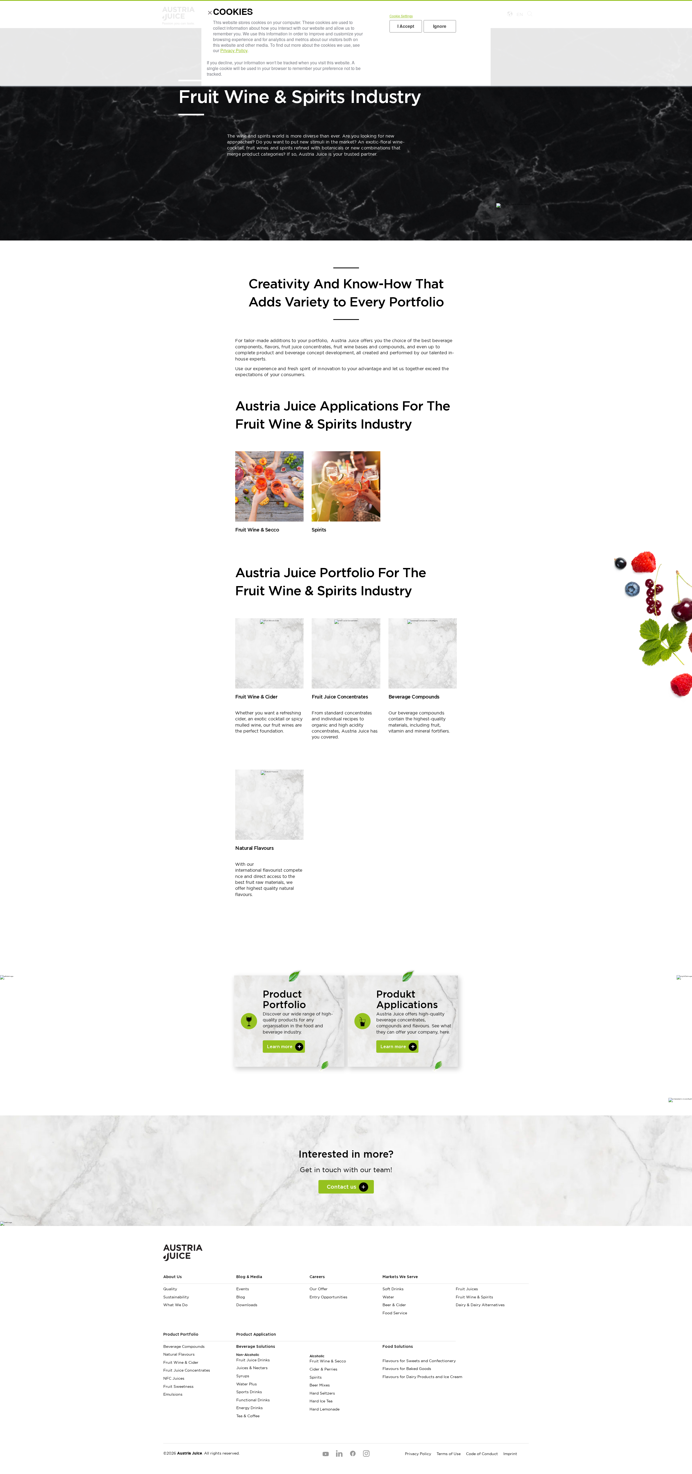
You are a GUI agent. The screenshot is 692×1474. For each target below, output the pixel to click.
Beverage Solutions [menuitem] (255, 1347)
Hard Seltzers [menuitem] (322, 1393)
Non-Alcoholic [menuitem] (247, 1354)
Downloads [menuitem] (246, 1304)
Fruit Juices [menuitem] (467, 1288)
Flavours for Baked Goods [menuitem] (406, 1368)
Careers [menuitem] (317, 1277)
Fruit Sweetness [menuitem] (178, 1386)
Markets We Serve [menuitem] (400, 1277)
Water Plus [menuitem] (246, 1384)
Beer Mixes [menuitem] (320, 1385)
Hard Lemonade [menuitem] (325, 1409)
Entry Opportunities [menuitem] (328, 1297)
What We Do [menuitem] (175, 1304)
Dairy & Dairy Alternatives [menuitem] (480, 1304)
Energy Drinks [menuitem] (249, 1407)
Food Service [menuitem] (394, 1313)
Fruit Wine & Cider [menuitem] (180, 1362)
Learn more (279, 1047)
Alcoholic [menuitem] (317, 1356)
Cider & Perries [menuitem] (323, 1369)
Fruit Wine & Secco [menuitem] (328, 1361)
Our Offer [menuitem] (319, 1288)
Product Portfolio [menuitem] (180, 1334)
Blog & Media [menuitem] (249, 1277)
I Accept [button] (405, 26)
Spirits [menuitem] (316, 1377)
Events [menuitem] (242, 1288)
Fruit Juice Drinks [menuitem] (253, 1360)
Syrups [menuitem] (242, 1375)
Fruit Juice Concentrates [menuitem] (186, 1370)
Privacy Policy (233, 50)
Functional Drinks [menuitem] (253, 1400)
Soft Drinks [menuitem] (393, 1288)
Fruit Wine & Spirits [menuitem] (474, 1297)
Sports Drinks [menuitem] (249, 1391)
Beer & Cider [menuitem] (394, 1304)
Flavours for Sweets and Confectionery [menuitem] (418, 1360)
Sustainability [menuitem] (176, 1297)
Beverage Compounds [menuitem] (184, 1346)
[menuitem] (492, 1279)
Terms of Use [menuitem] (449, 1453)
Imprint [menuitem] (510, 1453)
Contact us (341, 1187)
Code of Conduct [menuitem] (482, 1453)
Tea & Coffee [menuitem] (248, 1415)
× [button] (209, 13)
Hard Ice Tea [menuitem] (321, 1401)
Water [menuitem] (388, 1297)
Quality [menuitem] (170, 1288)
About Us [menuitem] (172, 1277)
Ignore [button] (439, 26)
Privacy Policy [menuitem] (418, 1453)
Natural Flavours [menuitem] (179, 1354)
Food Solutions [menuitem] (397, 1347)
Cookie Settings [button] (401, 16)
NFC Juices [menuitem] (173, 1378)
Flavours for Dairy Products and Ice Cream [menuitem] (418, 1376)
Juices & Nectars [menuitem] (252, 1367)
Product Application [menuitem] (256, 1334)
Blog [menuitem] (240, 1297)
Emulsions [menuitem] (172, 1394)
